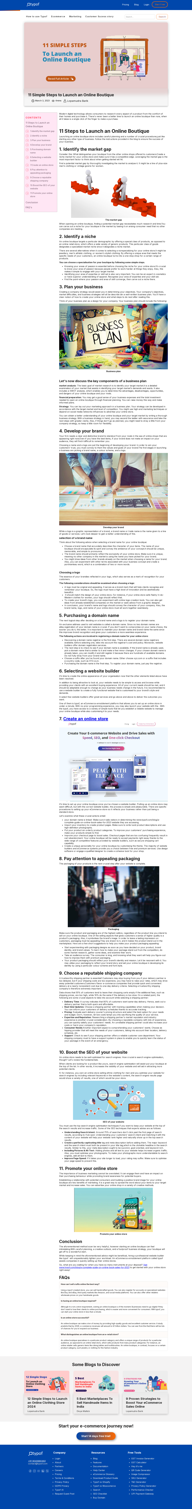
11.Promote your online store (41, 195)
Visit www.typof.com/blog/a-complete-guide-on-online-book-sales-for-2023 (103, 1266)
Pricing (125, 4)
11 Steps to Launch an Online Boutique (38, 124)
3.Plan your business (40, 140)
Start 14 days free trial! (96, 1436)
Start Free (160, 4)
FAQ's (29, 207)
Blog (136, 4)
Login (146, 4)
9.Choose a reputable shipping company (40, 179)
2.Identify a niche (38, 135)
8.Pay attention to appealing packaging (40, 171)
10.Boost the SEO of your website (42, 187)
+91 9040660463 (37, 1461)
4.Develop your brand (40, 145)
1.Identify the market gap (42, 131)
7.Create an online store (41, 165)
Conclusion (32, 202)
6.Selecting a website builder (40, 159)
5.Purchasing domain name (40, 151)
